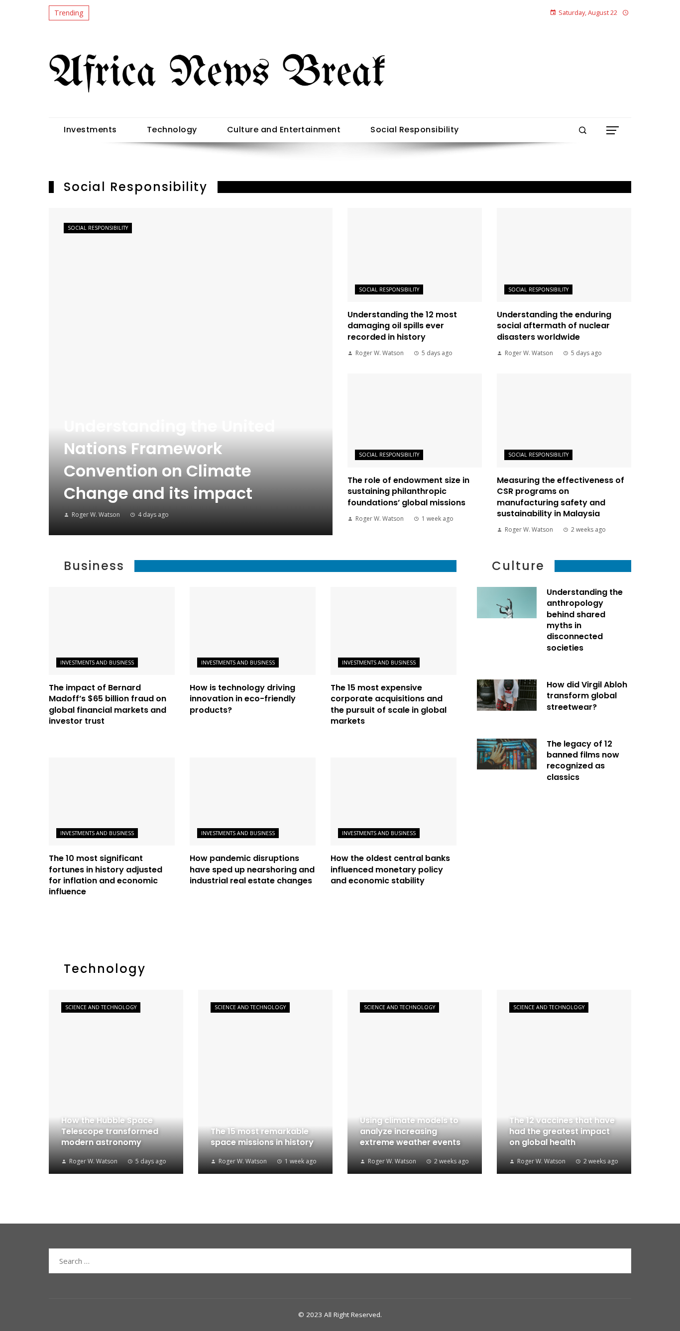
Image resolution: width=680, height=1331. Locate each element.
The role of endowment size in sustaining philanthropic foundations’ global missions (408, 491)
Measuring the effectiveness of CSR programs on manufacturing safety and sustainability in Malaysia (560, 497)
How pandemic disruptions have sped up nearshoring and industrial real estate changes (252, 869)
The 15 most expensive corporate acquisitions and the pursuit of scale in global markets (389, 704)
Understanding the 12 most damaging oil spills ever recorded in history (402, 326)
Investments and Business (97, 662)
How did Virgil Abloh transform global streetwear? (587, 696)
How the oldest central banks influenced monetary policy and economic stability (390, 869)
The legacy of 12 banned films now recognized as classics (583, 760)
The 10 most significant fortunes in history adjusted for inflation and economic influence (105, 875)
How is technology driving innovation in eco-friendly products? (243, 699)
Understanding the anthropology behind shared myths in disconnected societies (585, 620)
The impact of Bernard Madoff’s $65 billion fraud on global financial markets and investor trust (107, 704)
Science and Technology (100, 1007)
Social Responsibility (98, 227)
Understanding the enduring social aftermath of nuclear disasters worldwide (554, 326)
